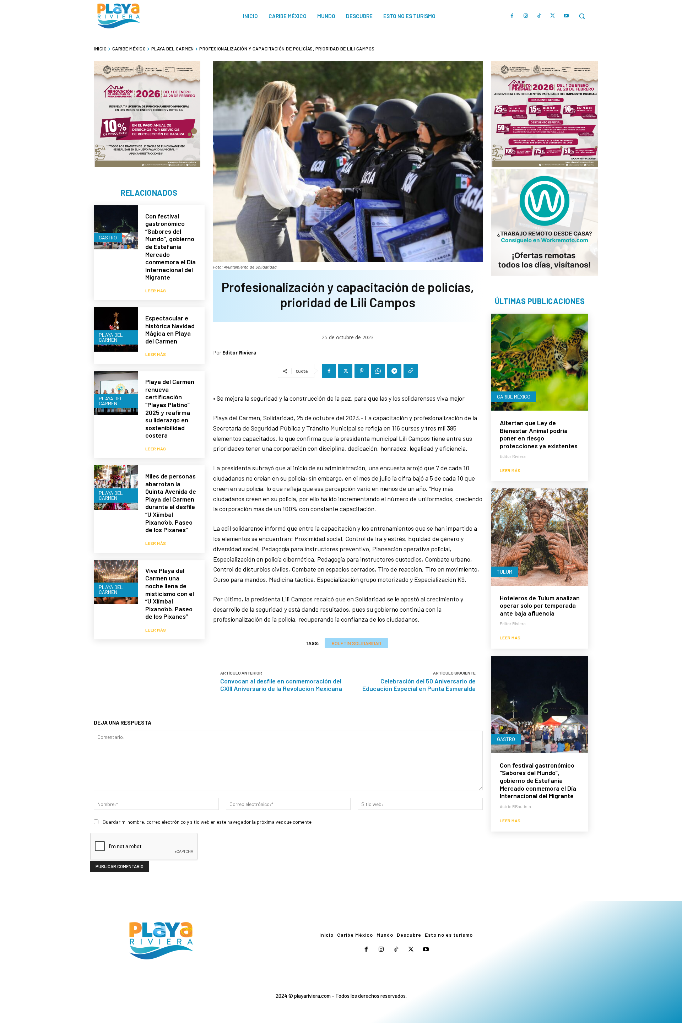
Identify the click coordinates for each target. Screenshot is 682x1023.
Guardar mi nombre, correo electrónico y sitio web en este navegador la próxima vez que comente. (208, 822)
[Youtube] (566, 16)
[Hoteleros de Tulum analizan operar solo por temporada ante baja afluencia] (539, 536)
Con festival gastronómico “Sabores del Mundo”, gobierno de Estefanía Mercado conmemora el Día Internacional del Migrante (170, 246)
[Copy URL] (411, 371)
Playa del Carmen (172, 49)
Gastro (108, 237)
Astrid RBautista (515, 806)
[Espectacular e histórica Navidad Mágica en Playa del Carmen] (116, 329)
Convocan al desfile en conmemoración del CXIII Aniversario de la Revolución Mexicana (281, 684)
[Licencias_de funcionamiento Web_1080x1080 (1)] (147, 114)
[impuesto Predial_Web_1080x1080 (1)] (544, 114)
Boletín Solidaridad (356, 643)
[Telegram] (394, 371)
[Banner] (544, 222)
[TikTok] (539, 16)
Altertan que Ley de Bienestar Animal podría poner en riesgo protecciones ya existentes (539, 434)
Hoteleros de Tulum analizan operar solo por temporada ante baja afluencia (540, 605)
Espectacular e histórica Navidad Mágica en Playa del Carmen (170, 329)
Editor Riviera (239, 352)
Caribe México (129, 49)
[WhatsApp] (378, 371)
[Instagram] (526, 16)
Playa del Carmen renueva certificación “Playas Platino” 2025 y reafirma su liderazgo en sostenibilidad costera (169, 408)
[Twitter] (553, 16)
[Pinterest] (361, 371)
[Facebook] (512, 16)
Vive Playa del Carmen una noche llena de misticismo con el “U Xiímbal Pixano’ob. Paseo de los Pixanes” (169, 594)
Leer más (155, 290)
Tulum (504, 572)
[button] (581, 16)
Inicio (100, 49)
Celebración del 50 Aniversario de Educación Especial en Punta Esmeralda (419, 684)
